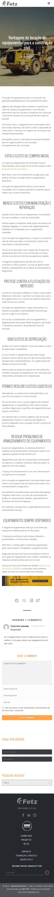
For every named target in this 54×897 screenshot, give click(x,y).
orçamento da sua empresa (15, 169)
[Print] (16, 600)
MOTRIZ (25, 889)
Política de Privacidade (40, 889)
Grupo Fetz (26, 859)
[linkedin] (29, 815)
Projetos (26, 839)
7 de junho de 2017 (27, 57)
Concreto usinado (19, 626)
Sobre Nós (26, 835)
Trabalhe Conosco (26, 855)
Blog (26, 843)
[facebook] (23, 815)
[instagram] (34, 815)
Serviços (26, 851)
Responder (15, 629)
